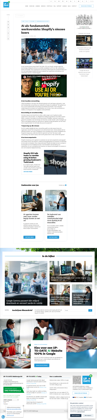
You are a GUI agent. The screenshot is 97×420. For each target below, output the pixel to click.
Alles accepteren (76, 415)
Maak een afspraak (42, 365)
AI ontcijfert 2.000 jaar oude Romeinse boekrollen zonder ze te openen (84, 49)
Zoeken (92, 1)
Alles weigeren (88, 415)
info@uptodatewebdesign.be (10, 381)
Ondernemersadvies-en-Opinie (42, 21)
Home (23, 21)
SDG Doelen (89, 397)
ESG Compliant (79, 397)
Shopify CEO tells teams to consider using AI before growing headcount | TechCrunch (32, 157)
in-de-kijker (32, 21)
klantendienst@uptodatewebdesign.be (13, 383)
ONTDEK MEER (28, 171)
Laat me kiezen (81, 411)
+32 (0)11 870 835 (7, 380)
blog (27, 21)
